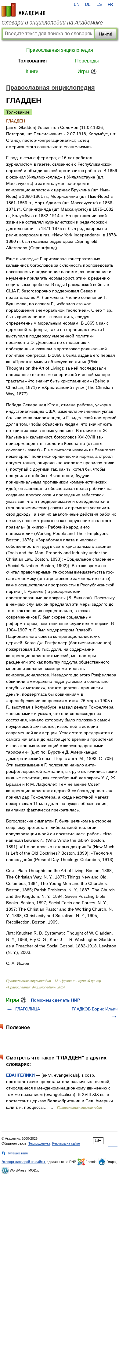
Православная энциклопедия (59, 50)
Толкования (32, 60)
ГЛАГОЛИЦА (27, 1008)
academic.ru (23, 10)
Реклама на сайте (66, 1143)
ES (99, 4)
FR (110, 4)
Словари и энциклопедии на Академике (52, 23)
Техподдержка (39, 1143)
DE (88, 4)
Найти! (105, 34)
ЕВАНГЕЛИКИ (20, 1075)
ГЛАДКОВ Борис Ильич (94, 1008)
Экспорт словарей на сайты (23, 1162)
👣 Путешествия (15, 1153)
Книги (32, 71)
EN (76, 4)
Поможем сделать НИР (55, 1000)
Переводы (87, 60)
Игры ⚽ (87, 71)
